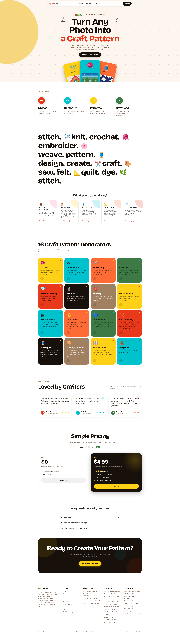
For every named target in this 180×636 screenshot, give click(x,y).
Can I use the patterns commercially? (74, 528)
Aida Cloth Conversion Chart (132, 613)
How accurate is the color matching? (74, 523)
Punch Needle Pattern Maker (112, 596)
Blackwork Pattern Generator (91, 603)
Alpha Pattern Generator (111, 612)
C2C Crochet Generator (111, 601)
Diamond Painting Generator (112, 591)
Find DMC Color (128, 611)
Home (64, 591)
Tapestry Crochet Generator (112, 599)
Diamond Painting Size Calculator (130, 597)
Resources (66, 601)
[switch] (88, 447)
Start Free (63, 480)
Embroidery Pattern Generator (92, 600)
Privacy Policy (80, 631)
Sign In (127, 4)
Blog (101, 4)
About (65, 593)
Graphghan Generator (110, 609)
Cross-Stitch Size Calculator (132, 591)
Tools (64, 599)
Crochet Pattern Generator (91, 591)
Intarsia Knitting (108, 617)
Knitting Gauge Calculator (131, 603)
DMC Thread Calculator (131, 593)
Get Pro (116, 486)
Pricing (88, 4)
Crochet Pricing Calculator (132, 606)
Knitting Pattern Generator (91, 598)
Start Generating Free (90, 564)
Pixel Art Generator (109, 622)
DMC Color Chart (129, 608)
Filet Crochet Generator (111, 604)
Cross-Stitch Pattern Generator (89, 594)
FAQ (95, 4)
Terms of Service (90, 631)
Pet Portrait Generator (110, 619)
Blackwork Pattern (88, 606)
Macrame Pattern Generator (112, 593)
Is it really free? (66, 517)
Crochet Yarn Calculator (131, 600)
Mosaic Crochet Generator (111, 606)
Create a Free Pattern (90, 55)
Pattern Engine (67, 604)
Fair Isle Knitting (108, 614)
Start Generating (68, 612)
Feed (81, 4)
